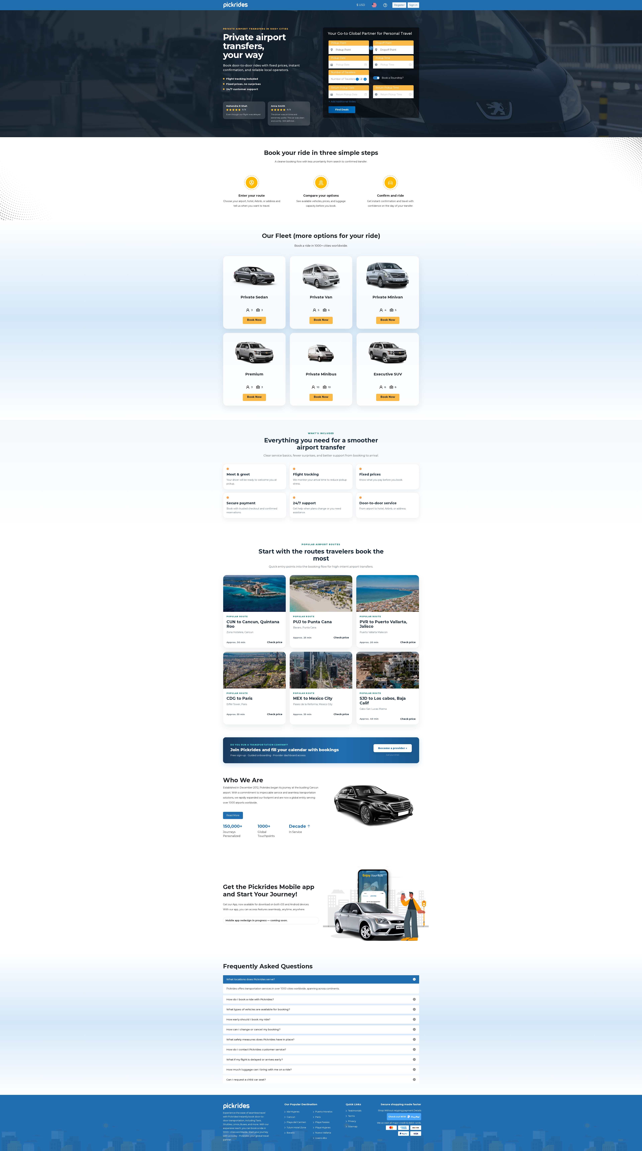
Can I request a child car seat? (246, 1079)
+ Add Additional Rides (342, 101)
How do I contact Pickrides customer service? (256, 1049)
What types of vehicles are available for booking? (258, 1009)
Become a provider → (392, 748)
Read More (232, 815)
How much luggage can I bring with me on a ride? (259, 1069)
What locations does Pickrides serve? (250, 979)
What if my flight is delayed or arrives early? (254, 1059)
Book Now (254, 319)
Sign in (413, 5)
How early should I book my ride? (248, 1019)
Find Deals (342, 109)
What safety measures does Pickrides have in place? (260, 1039)
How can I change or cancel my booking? (253, 1029)
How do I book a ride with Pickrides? (250, 999)
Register (399, 5)
